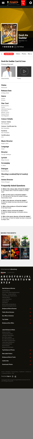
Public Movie (8, 312)
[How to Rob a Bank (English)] (24, 241)
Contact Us (28, 371)
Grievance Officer (6, 373)
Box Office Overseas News (8, 340)
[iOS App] (15, 376)
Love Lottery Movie (6, 299)
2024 (7, 93)
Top (5, 319)
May (4, 93)
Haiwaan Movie (6, 297)
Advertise (8, 371)
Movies (3, 272)
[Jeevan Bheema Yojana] (15, 241)
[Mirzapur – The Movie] (5, 253)
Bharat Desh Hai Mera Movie (9, 304)
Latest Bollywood (8, 329)
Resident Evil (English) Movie (9, 306)
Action (3, 98)
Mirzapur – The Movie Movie (9, 294)
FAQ (13, 373)
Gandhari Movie (6, 290)
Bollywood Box (8, 323)
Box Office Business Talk (8, 339)
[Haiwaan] (15, 253)
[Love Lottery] (24, 253)
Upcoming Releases (7, 344)
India (2, 176)
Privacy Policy (15, 371)
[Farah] (24, 71)
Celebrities (10, 272)
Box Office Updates (7, 337)
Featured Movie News (7, 333)
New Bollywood (8, 288)
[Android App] (12, 376)
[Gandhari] (5, 241)
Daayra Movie (5, 300)
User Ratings (13, 46)
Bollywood (9, 357)
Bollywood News (6, 332)
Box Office (8, 315)
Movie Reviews (5, 345)
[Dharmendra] (8, 71)
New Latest (7, 353)
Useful (5, 360)
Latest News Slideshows (8, 342)
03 (2, 93)
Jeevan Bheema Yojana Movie (9, 295)
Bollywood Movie (9, 308)
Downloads (7, 364)
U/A (2, 137)
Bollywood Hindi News (7, 347)
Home (2, 371)
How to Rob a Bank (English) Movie (10, 292)
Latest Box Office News (8, 335)
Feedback (21, 371)
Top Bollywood (8, 350)
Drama (3, 100)
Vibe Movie (5, 302)
